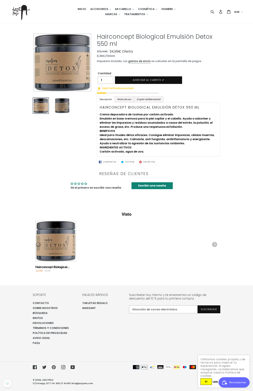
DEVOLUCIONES (43, 323)
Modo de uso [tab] (124, 99)
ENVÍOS (38, 318)
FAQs (36, 343)
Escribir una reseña (152, 186)
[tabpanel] (158, 129)
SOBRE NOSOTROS (45, 308)
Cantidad (104, 73)
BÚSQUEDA (40, 313)
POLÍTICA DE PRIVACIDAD (50, 333)
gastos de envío (139, 61)
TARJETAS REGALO (95, 303)
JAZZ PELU (47, 380)
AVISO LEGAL (41, 338)
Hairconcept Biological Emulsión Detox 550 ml (51, 267)
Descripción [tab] (106, 99)
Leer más (218, 381)
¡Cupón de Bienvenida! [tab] (149, 99)
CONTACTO (41, 303)
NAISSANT (89, 308)
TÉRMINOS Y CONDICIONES (51, 328)
